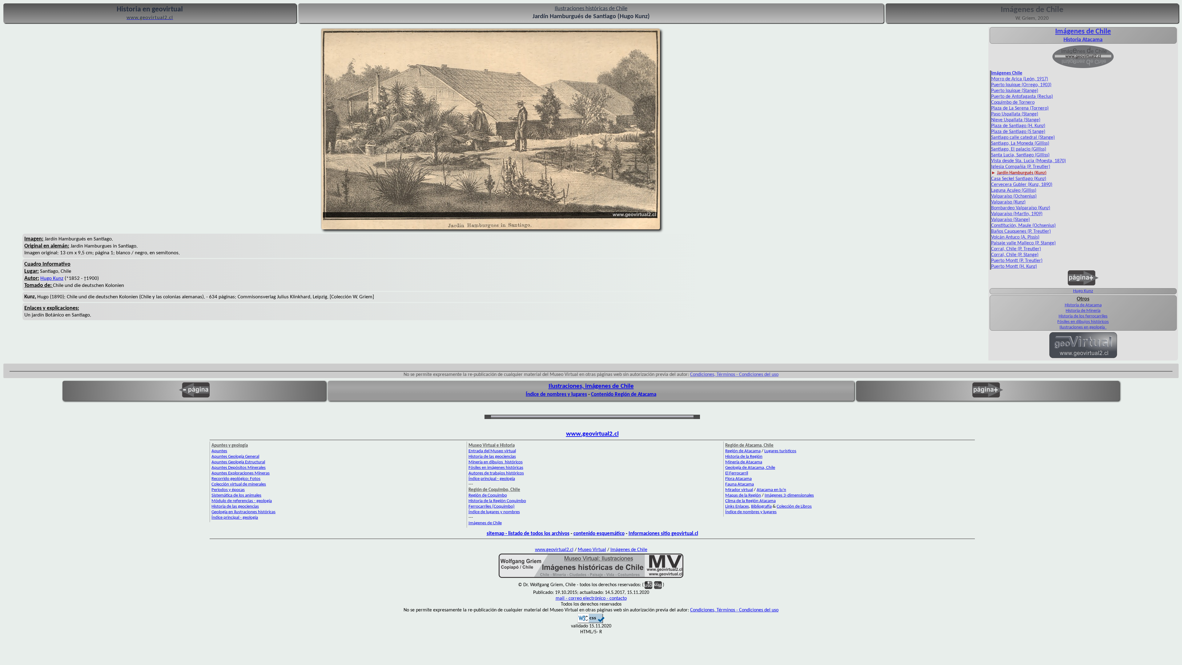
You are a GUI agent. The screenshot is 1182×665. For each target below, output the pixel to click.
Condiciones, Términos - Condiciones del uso (734, 374)
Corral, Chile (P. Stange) (1015, 254)
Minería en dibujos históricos (495, 462)
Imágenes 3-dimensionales (789, 495)
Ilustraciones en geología (1082, 327)
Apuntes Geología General (235, 456)
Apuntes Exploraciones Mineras (240, 473)
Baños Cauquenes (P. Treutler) (1021, 231)
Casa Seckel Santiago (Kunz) (1018, 178)
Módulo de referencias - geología (241, 501)
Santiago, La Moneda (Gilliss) (1020, 143)
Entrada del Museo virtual (492, 451)
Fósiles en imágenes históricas (495, 467)
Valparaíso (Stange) (1010, 219)
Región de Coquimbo (487, 495)
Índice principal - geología (234, 517)
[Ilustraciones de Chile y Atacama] (1083, 67)
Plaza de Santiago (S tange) (1018, 131)
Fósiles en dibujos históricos (1083, 322)
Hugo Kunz (51, 278)
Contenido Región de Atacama (623, 394)
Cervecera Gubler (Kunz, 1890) (1021, 184)
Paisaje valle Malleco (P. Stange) (1023, 243)
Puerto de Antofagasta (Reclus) (1022, 96)
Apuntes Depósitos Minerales (238, 467)
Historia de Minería (1083, 310)
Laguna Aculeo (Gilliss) (1013, 190)
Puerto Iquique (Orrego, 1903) (1021, 85)
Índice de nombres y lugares (556, 394)
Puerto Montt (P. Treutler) (1017, 260)
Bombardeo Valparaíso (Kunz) (1020, 208)
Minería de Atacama (743, 462)
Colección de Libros (794, 506)
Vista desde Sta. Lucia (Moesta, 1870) (1028, 161)
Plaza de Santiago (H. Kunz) (1018, 125)
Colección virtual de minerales (238, 484)
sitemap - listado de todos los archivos (528, 533)
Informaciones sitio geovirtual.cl (663, 533)
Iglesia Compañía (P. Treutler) (1020, 166)
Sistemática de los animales (236, 495)
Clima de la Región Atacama (750, 501)
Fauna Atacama (739, 484)
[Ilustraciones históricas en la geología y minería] (1106, 327)
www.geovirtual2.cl (592, 434)
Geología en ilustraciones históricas (243, 512)
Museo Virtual (592, 549)
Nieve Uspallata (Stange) (1015, 120)
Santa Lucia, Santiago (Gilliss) (1020, 155)
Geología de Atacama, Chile (750, 467)
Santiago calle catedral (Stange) (1023, 137)
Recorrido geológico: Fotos (235, 479)
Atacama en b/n (771, 490)
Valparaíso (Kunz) (1008, 202)
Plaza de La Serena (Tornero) (1020, 108)
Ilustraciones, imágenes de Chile (591, 386)
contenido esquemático (599, 533)
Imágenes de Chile (1083, 31)
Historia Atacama (1083, 40)
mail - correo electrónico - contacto (591, 598)
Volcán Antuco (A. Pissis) (1015, 237)
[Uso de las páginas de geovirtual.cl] (648, 584)
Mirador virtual (739, 490)
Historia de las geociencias (235, 506)
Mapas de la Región (743, 495)
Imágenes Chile (1006, 73)
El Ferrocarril (736, 473)
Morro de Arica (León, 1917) (1019, 79)
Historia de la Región (743, 456)
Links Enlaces (737, 506)
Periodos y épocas (228, 490)
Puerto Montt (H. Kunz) (1014, 266)
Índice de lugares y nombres (494, 512)
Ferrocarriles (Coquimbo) (491, 506)
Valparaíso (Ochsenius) (1014, 196)
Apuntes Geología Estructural (238, 462)
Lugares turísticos (780, 451)
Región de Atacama (743, 451)
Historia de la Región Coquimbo (497, 501)
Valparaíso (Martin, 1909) (1017, 214)
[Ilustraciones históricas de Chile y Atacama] (591, 577)
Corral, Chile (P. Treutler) (1016, 249)
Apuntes (219, 451)
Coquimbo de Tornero (1013, 102)
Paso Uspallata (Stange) (1014, 114)
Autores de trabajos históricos (496, 473)
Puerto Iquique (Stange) (1014, 90)
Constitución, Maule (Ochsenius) (1023, 225)
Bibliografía (761, 506)
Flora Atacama (738, 479)
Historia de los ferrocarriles (1083, 316)
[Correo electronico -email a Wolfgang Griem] (658, 584)
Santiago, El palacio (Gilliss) (1018, 149)
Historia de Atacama (1083, 305)
